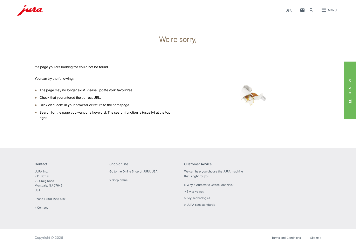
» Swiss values (194, 191)
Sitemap (315, 237)
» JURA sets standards (199, 204)
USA (289, 10)
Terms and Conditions (286, 237)
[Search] (311, 10)
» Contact (41, 207)
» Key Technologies (197, 198)
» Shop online (118, 180)
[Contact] (302, 10)
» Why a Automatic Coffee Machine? (208, 185)
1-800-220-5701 (55, 199)
